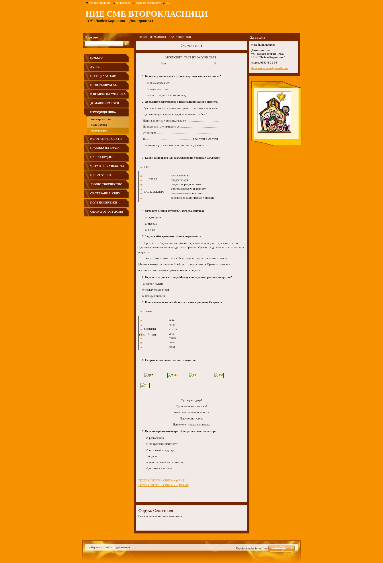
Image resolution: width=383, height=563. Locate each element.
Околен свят (99, 130)
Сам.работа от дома (106, 211)
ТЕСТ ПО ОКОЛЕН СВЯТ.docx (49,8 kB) (163, 485)
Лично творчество (106, 184)
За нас (95, 66)
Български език (101, 119)
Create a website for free (252, 548)
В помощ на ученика (108, 94)
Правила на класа (104, 148)
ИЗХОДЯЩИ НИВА (162, 36)
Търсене (91, 37)
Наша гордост (102, 157)
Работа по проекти (106, 138)
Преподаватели (103, 76)
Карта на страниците (148, 2)
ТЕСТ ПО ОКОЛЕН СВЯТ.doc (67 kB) (161, 480)
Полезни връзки (103, 202)
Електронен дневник (100, 177)
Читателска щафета (107, 166)
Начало (143, 36)
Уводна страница (99, 2)
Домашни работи (104, 103)
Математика (99, 124)
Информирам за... (104, 85)
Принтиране (122, 2)
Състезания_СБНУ (105, 193)
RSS (168, 2)
